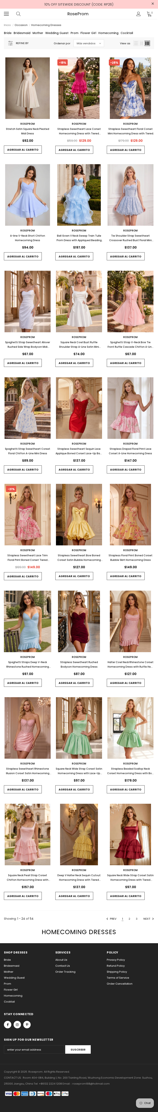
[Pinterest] (27, 1024)
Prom (74, 33)
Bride (8, 33)
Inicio (7, 25)
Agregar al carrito (22, 150)
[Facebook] (7, 1024)
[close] (153, 4)
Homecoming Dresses (46, 25)
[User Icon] (138, 14)
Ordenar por (62, 43)
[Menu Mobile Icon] (6, 13)
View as (125, 43)
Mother (38, 33)
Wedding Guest (57, 33)
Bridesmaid (22, 33)
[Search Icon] (22, 14)
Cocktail (127, 33)
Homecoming (108, 33)
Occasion (21, 25)
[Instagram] (17, 1024)
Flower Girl (88, 33)
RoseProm (77, 14)
